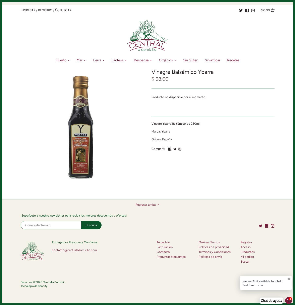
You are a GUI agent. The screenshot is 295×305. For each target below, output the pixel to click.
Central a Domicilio (54, 282)
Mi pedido (247, 257)
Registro (45, 10)
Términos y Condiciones (215, 252)
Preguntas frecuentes (171, 257)
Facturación (165, 247)
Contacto (163, 252)
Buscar (245, 261)
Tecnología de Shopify (34, 286)
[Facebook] (247, 10)
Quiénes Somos (209, 242)
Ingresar (28, 10)
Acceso (246, 247)
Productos (248, 252)
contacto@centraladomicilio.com (74, 250)
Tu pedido (163, 242)
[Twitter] (241, 10)
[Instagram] (253, 10)
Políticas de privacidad (214, 247)
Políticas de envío (210, 257)
